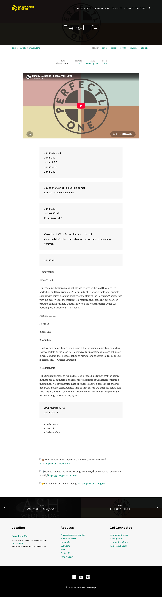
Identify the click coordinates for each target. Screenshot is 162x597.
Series (114, 48)
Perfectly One (92, 63)
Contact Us (65, 553)
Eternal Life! (34, 48)
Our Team (65, 546)
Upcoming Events (84, 8)
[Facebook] (74, 577)
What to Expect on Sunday (73, 535)
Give (107, 8)
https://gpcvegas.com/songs (62, 475)
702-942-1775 (17, 543)
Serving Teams (116, 538)
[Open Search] (149, 8)
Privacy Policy (67, 557)
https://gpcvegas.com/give (91, 483)
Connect (128, 8)
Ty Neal (78, 63)
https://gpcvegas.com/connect (54, 463)
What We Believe (68, 538)
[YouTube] (81, 577)
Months (145, 48)
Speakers (134, 48)
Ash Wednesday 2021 (42, 509)
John (104, 63)
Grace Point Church (21, 536)
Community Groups (119, 535)
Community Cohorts (119, 542)
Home (14, 48)
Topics (105, 48)
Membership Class (118, 546)
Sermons (99, 8)
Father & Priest (120, 509)
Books (123, 48)
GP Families (117, 8)
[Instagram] (88, 577)
